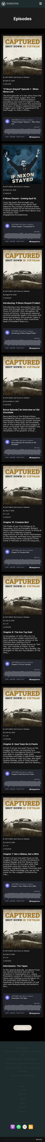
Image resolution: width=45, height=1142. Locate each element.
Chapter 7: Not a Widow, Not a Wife (21, 854)
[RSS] (31, 1128)
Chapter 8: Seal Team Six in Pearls (20, 744)
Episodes (22, 1094)
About (22, 1098)
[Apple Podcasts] (12, 1128)
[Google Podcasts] (24, 1128)
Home (22, 1090)
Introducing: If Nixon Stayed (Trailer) (21, 303)
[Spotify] (18, 1128)
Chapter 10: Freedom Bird (16, 522)
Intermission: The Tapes (15, 966)
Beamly (39, 1139)
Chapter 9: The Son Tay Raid (17, 632)
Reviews (22, 1107)
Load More (22, 1027)
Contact (22, 1111)
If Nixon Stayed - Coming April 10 (19, 198)
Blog (22, 1103)
